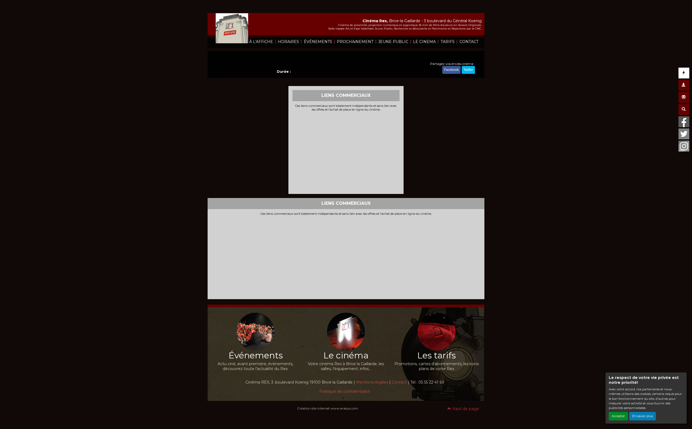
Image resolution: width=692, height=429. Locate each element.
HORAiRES (288, 41)
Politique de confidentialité (344, 391)
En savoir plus (642, 416)
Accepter (618, 416)
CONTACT (469, 41)
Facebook (451, 70)
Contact (399, 382)
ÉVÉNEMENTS (318, 41)
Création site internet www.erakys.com (327, 408)
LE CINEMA (424, 41)
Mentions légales (372, 382)
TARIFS (448, 41)
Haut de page (465, 408)
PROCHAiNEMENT (355, 41)
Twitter (468, 70)
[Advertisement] (346, 152)
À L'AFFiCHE (261, 41)
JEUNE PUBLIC (393, 41)
